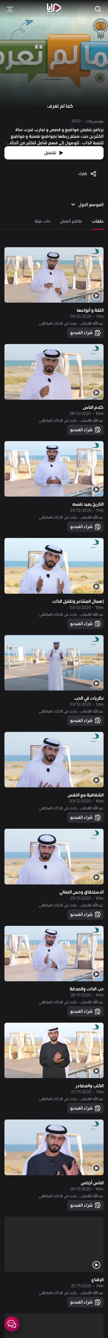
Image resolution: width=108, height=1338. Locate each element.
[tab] (98, 221)
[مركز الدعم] (11, 1323)
